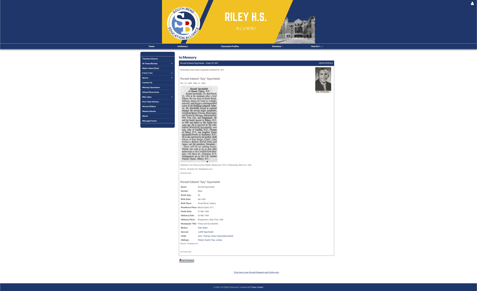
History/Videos (149, 106)
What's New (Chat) (150, 68)
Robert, (201, 239)
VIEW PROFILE (326, 63)
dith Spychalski (206, 231)
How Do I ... (316, 46)
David (207, 239)
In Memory (183, 46)
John (200, 235)
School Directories (150, 92)
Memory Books (149, 111)
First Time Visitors (150, 102)
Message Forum (149, 121)
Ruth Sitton (203, 227)
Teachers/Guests (150, 59)
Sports (145, 78)
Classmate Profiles (230, 46)
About (145, 116)
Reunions (276, 46)
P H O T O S (147, 73)
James (219, 239)
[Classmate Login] (472, 3)
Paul (213, 239)
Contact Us (147, 82)
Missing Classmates (151, 87)
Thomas (206, 235)
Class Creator (257, 287)
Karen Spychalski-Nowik (222, 235)
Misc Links (147, 97)
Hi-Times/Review (150, 63)
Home (152, 46)
